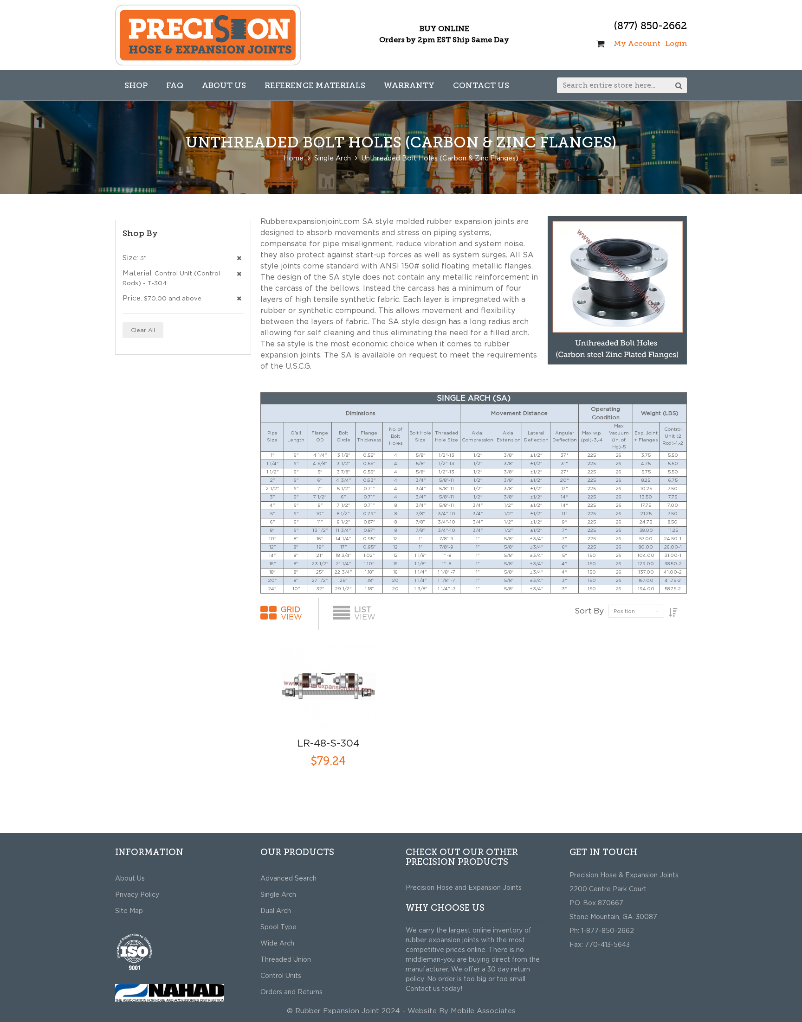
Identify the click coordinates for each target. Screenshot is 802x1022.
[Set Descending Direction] (673, 613)
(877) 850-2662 (650, 25)
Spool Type (278, 927)
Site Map (129, 911)
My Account (637, 43)
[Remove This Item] (239, 259)
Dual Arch (275, 911)
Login (676, 43)
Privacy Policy (137, 895)
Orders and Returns (291, 992)
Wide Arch (277, 943)
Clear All (143, 330)
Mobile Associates (483, 1011)
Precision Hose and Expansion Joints (464, 888)
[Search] (679, 85)
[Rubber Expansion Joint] (208, 35)
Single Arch (278, 895)
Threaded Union (285, 960)
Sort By (589, 611)
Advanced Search (288, 878)
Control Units (280, 976)
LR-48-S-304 (328, 743)
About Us (130, 878)
